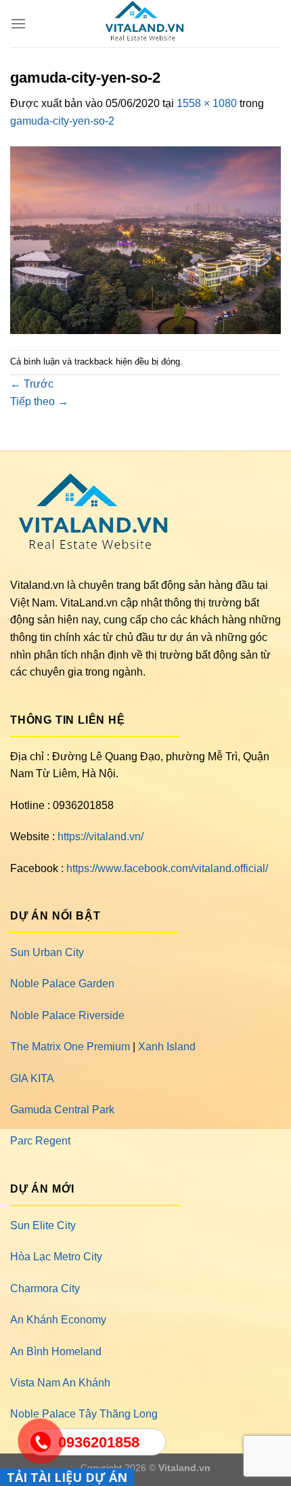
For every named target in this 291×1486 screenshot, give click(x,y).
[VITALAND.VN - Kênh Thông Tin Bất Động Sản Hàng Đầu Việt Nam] (145, 23)
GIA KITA (32, 1078)
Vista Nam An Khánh (60, 1382)
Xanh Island (167, 1046)
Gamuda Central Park (62, 1109)
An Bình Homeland (56, 1351)
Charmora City (45, 1288)
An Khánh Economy (58, 1319)
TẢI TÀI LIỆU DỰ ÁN (67, 1477)
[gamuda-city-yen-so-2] (145, 239)
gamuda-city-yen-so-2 (62, 121)
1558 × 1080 (207, 103)
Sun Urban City (47, 952)
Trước (31, 384)
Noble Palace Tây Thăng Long (84, 1414)
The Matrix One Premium (70, 1046)
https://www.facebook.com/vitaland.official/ (167, 868)
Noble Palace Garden (62, 983)
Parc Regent (40, 1141)
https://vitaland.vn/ (100, 836)
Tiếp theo (39, 401)
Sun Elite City (43, 1225)
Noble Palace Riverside (67, 1015)
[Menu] (18, 23)
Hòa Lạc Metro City (56, 1256)
